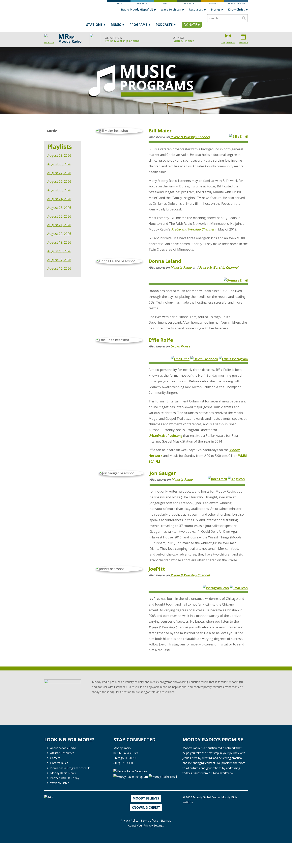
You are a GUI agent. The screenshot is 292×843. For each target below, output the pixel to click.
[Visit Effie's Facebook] (204, 359)
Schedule (243, 42)
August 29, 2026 (59, 155)
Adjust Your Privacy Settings (146, 825)
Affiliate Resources (62, 753)
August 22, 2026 (59, 216)
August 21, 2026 (59, 225)
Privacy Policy (129, 820)
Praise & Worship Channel (122, 41)
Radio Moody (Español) (137, 9)
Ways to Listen (171, 9)
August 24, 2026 (59, 199)
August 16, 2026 (59, 268)
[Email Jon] (217, 478)
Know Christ (236, 9)
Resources (196, 9)
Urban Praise (180, 346)
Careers (55, 758)
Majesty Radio (181, 267)
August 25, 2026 (59, 190)
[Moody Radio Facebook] (130, 771)
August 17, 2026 (59, 260)
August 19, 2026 (59, 242)
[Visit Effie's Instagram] (233, 359)
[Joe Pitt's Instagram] (216, 587)
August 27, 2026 (59, 173)
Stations (94, 24)
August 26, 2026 (59, 181)
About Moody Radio (63, 748)
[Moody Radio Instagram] (131, 776)
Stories (215, 9)
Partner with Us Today (64, 778)
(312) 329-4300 (123, 763)
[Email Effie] (180, 359)
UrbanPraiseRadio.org (165, 435)
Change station (228, 42)
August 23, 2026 (59, 207)
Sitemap (166, 820)
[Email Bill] (238, 136)
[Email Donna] (236, 280)
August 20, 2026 (59, 233)
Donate (190, 24)
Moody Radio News (63, 773)
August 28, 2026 (59, 164)
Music (116, 24)
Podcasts (164, 24)
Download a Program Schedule (70, 768)
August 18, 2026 (59, 251)
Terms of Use (149, 820)
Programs (138, 24)
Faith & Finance (183, 41)
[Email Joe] (239, 587)
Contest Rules (59, 763)
